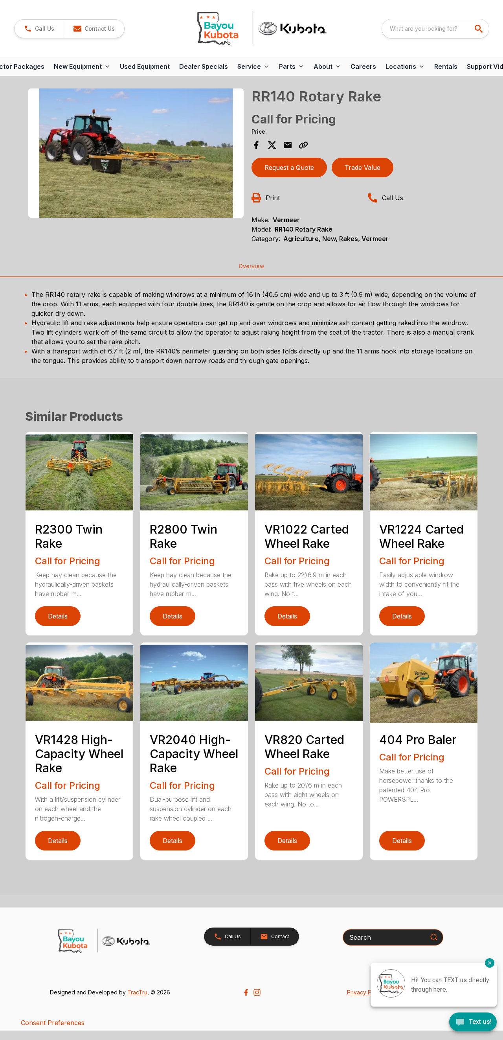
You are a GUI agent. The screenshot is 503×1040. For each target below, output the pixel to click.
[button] (39, 29)
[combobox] (435, 28)
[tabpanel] (136, 154)
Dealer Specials (203, 66)
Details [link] (58, 616)
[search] (479, 29)
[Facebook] (246, 992)
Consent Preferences (52, 1023)
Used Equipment (145, 66)
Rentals (445, 66)
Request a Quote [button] (289, 167)
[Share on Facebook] (256, 145)
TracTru (137, 992)
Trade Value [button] (362, 167)
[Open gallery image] (136, 153)
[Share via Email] (287, 145)
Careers (363, 66)
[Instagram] (257, 992)
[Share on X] (272, 145)
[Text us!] (473, 1023)
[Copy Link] (303, 145)
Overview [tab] (251, 266)
